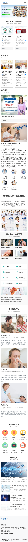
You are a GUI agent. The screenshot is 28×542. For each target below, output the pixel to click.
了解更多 (4, 120)
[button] (25, 39)
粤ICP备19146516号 (8, 540)
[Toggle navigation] (25, 2)
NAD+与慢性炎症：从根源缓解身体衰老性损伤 (11, 301)
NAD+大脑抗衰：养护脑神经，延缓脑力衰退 (11, 297)
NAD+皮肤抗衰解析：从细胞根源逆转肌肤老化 (11, 299)
